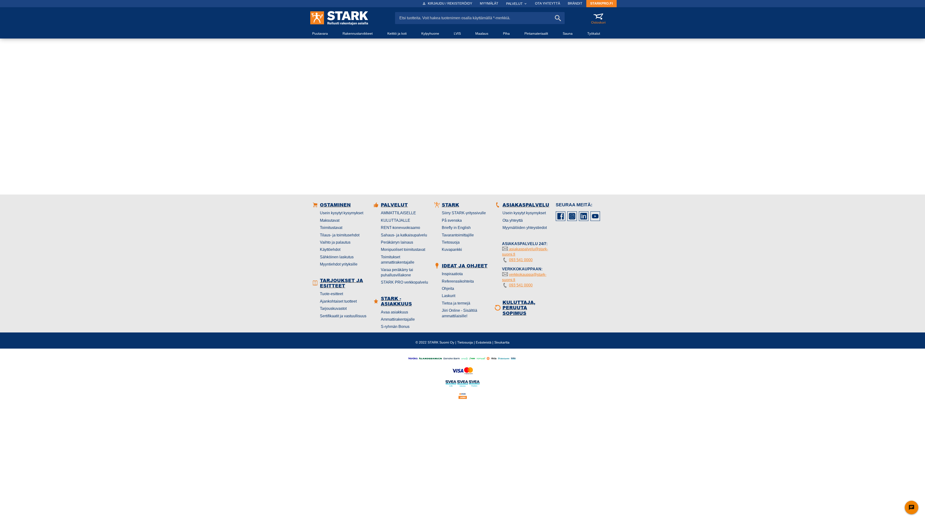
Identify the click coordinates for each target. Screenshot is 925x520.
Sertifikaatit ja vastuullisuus (343, 316)
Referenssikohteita (458, 281)
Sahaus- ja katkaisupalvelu (404, 235)
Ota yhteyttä (512, 220)
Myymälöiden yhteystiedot (524, 228)
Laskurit (448, 296)
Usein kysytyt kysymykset (341, 213)
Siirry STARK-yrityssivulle (464, 213)
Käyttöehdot (330, 249)
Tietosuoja (451, 242)
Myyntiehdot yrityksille (338, 264)
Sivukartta (501, 342)
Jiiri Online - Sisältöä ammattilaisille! (459, 313)
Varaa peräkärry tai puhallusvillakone (397, 272)
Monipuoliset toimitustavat (403, 249)
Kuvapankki (452, 249)
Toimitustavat (331, 228)
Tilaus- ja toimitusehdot (339, 235)
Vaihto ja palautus (335, 242)
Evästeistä (483, 342)
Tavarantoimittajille (458, 235)
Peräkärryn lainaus (397, 242)
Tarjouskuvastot (333, 308)
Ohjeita (448, 288)
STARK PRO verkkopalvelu (404, 282)
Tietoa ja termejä (456, 303)
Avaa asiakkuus (394, 312)
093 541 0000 (521, 260)
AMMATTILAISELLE (398, 213)
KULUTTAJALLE (395, 220)
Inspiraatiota (452, 274)
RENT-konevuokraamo (400, 228)
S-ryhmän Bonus (395, 327)
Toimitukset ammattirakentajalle (397, 259)
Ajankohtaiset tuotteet (338, 301)
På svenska (452, 220)
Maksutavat (329, 220)
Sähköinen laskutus (337, 257)
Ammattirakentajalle (398, 319)
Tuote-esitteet (331, 294)
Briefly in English (456, 228)
